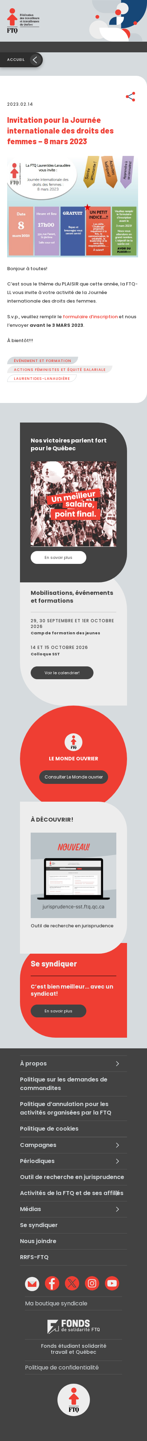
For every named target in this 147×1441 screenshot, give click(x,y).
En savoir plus (58, 557)
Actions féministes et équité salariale (60, 369)
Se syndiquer (39, 1225)
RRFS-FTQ (34, 1257)
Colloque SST (45, 654)
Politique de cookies (49, 1129)
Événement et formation (42, 360)
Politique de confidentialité (62, 1367)
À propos (33, 1063)
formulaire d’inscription (90, 316)
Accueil (16, 59)
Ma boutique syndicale (56, 1303)
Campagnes (38, 1145)
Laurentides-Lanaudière (42, 378)
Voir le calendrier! (62, 673)
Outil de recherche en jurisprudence (72, 1177)
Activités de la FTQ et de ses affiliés (71, 1193)
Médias (30, 1209)
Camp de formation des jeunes (65, 633)
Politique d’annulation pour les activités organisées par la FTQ (65, 1108)
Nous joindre (38, 1241)
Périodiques (37, 1161)
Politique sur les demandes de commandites (63, 1083)
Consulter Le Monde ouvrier (74, 777)
